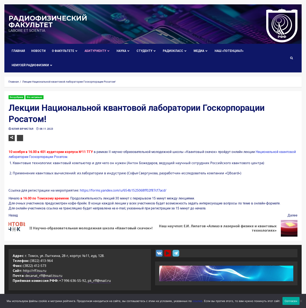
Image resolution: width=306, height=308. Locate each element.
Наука (121, 51)
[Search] (291, 58)
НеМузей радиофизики (30, 65)
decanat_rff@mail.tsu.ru (43, 275)
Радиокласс (173, 51)
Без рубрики (16, 97)
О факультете (63, 51)
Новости (38, 51)
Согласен (291, 301)
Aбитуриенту (95, 51)
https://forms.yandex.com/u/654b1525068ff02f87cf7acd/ (123, 190)
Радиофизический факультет (48, 21)
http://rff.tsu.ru (34, 270)
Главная (18, 51)
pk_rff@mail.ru (99, 280)
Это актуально (34, 97)
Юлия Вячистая (23, 128)
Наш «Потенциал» (229, 51)
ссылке (197, 301)
